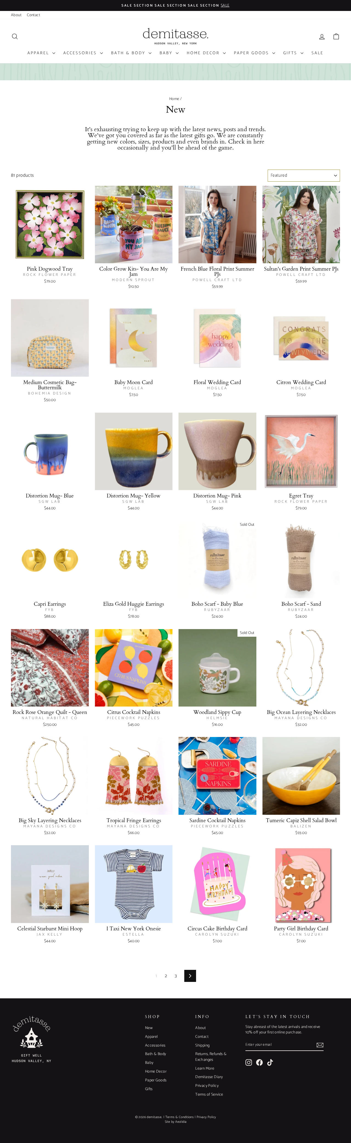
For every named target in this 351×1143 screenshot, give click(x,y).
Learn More (204, 1068)
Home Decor (204, 53)
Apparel (39, 53)
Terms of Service (209, 1094)
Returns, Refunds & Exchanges (211, 1057)
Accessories (81, 53)
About (16, 15)
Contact (33, 15)
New (148, 1028)
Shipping (202, 1045)
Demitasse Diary (209, 1077)
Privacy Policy (207, 1085)
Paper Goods (252, 53)
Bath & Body (129, 53)
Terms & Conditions (179, 1117)
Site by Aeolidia (176, 1121)
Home (174, 99)
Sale (318, 53)
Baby (167, 53)
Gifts (291, 53)
